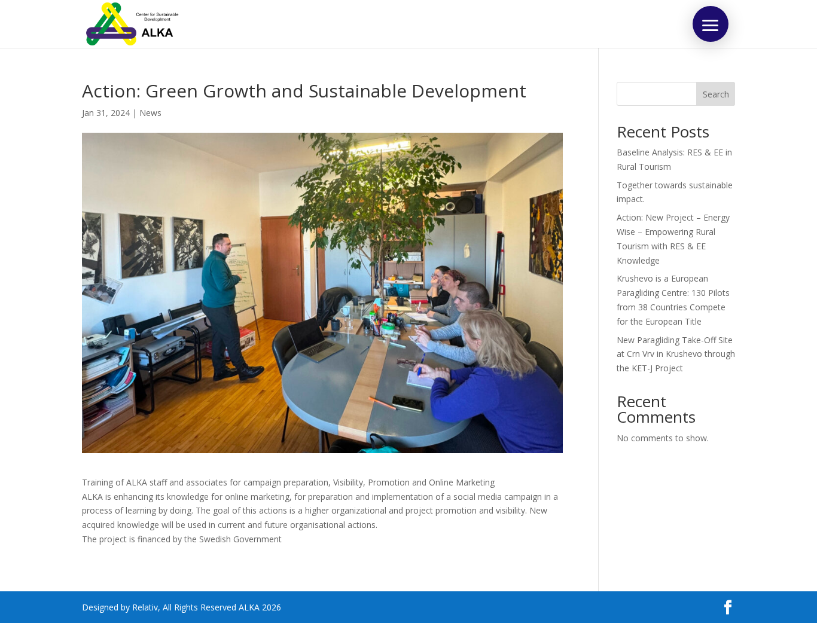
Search (716, 94)
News (150, 112)
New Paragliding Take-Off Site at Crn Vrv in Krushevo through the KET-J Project (676, 354)
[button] (710, 24)
